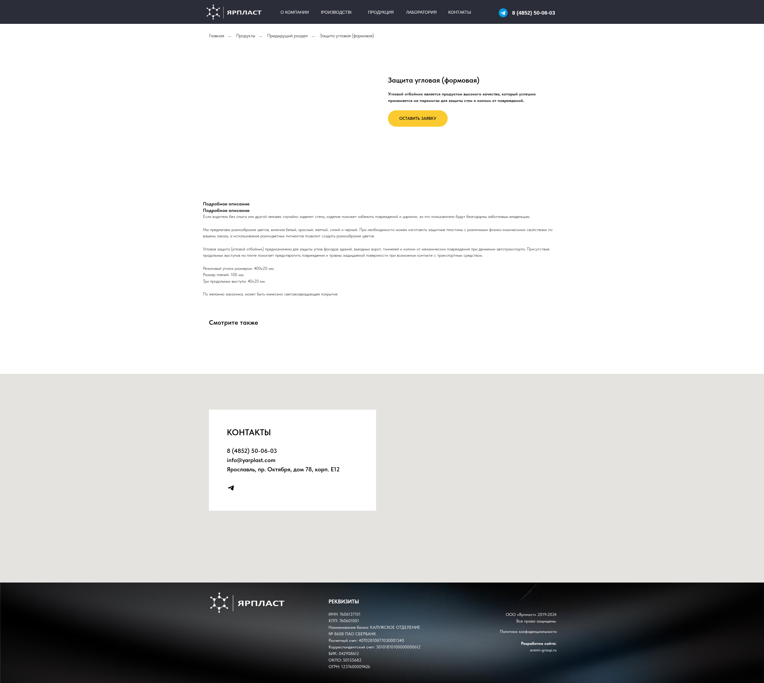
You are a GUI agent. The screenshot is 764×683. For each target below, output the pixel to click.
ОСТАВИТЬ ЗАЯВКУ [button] (417, 118)
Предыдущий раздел (287, 35)
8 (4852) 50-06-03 (533, 13)
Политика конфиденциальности (528, 631)
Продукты (245, 35)
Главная (216, 35)
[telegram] (231, 488)
